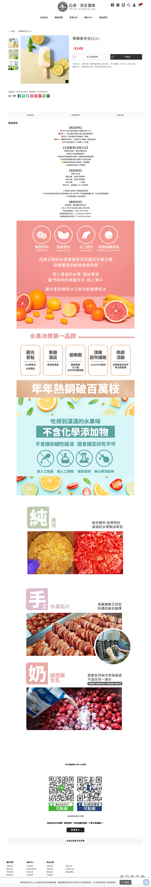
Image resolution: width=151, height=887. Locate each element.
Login (135, 5)
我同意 (126, 882)
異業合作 (74, 18)
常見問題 (9, 872)
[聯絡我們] (137, 877)
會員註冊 (30, 872)
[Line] (127, 877)
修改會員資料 (31, 869)
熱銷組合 (50, 872)
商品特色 (30, 115)
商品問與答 (75, 115)
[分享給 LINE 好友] (23, 95)
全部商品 (44, 18)
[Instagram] (118, 5)
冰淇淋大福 (69, 869)
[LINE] (124, 5)
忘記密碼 (30, 875)
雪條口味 (68, 866)
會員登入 (75, 830)
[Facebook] (113, 5)
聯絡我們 (103, 18)
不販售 (127, 57)
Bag (140, 5)
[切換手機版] (143, 877)
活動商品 (50, 869)
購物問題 (59, 18)
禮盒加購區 (69, 872)
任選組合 (50, 875)
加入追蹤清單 (92, 57)
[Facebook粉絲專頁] (132, 877)
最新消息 (9, 869)
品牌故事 (9, 866)
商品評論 (120, 115)
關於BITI (89, 18)
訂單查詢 (30, 866)
